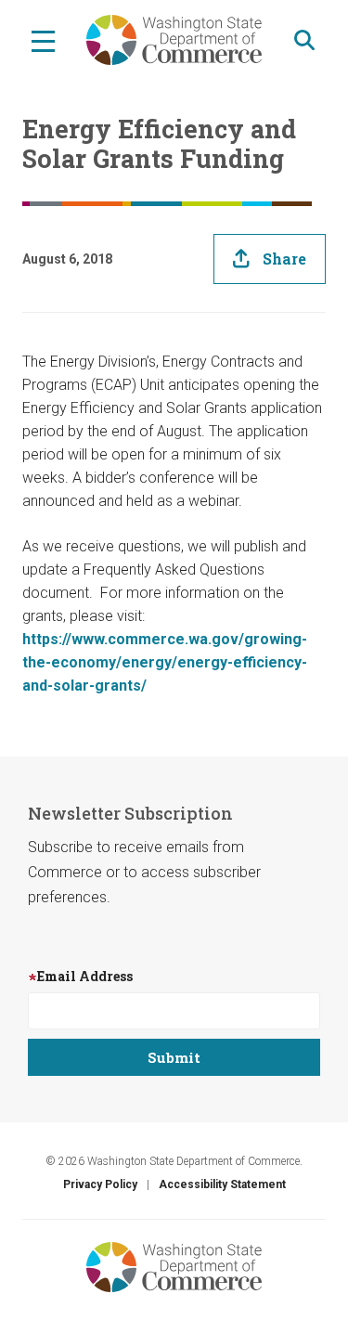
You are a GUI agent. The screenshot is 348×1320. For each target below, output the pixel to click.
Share (284, 258)
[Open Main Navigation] (43, 40)
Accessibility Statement (222, 1184)
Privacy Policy (100, 1184)
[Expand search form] (304, 40)
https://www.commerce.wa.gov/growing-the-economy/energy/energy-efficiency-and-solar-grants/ (164, 662)
